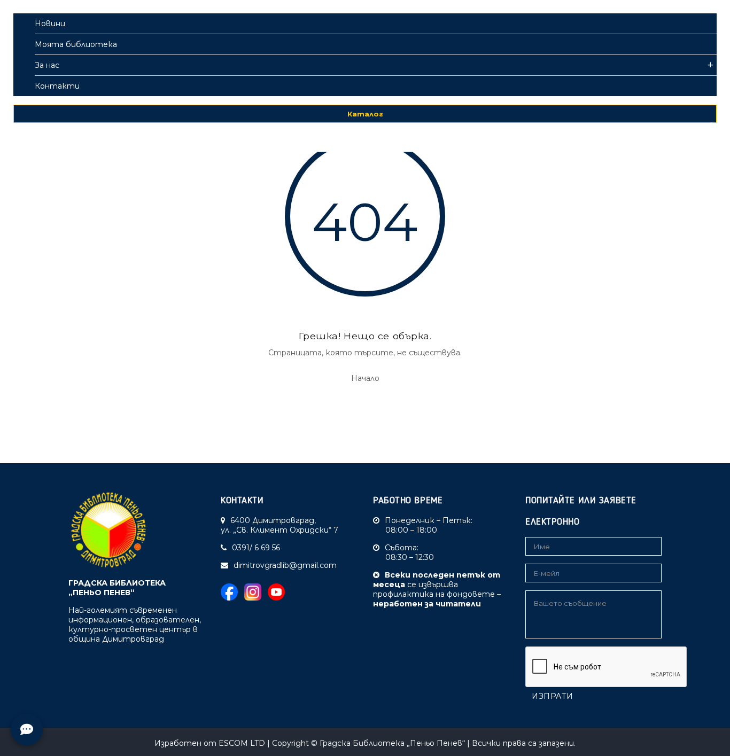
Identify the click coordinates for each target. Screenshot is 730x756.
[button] (690, 130)
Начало (365, 378)
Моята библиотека (76, 44)
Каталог (365, 114)
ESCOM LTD (242, 743)
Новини (50, 23)
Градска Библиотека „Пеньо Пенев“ (392, 743)
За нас (47, 65)
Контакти (57, 86)
